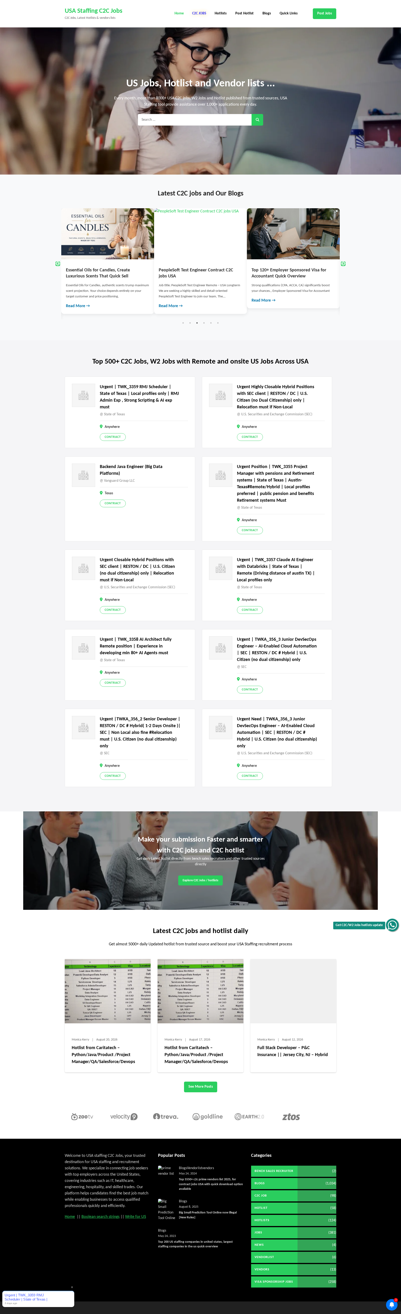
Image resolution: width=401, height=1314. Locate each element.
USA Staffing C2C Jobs (93, 11)
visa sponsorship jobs (274, 1281)
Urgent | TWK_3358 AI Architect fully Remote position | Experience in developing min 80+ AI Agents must (135, 646)
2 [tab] (190, 323)
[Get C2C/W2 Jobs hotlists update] (392, 925)
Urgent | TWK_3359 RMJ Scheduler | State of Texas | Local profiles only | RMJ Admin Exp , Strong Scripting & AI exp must (139, 397)
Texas (109, 493)
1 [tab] (183, 323)
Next (343, 263)
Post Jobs (324, 13)
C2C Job (261, 1195)
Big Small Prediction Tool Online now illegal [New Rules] (208, 1215)
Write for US (135, 1217)
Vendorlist (194, 1168)
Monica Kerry (80, 1039)
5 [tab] (211, 323)
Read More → (78, 306)
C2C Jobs (199, 13)
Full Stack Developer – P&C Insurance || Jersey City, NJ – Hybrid (292, 1051)
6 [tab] (218, 323)
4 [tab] (204, 323)
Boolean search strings (100, 1217)
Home (179, 13)
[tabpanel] (107, 261)
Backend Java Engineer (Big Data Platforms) (131, 470)
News (259, 1244)
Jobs (258, 1232)
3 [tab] (197, 323)
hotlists (262, 1220)
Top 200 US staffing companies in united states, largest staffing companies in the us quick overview (195, 1244)
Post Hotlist (244, 13)
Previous (57, 263)
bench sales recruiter (274, 1171)
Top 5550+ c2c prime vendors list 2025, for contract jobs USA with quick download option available (211, 1184)
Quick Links (289, 13)
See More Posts (200, 1087)
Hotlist (261, 1208)
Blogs (266, 13)
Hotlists (220, 13)
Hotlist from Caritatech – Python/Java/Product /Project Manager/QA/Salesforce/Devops (103, 1055)
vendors (208, 1168)
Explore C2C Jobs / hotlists (200, 880)
